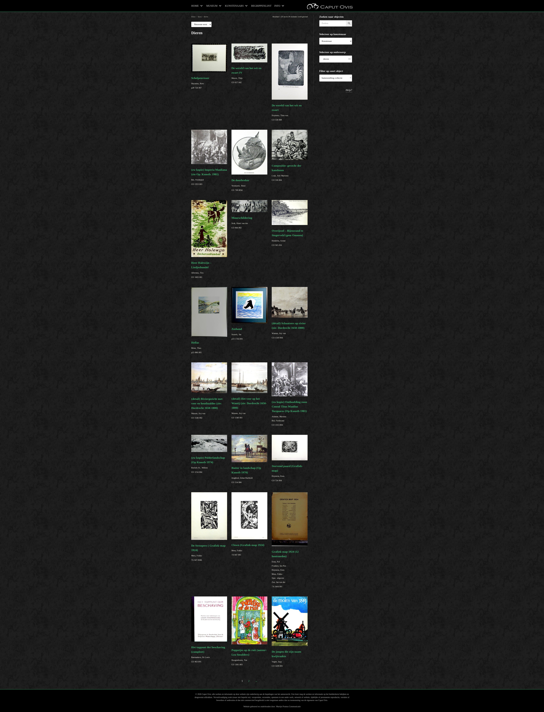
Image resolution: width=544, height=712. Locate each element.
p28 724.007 (200, 82)
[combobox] (335, 59)
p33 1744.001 (237, 333)
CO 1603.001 (201, 269)
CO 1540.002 (207, 408)
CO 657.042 (246, 75)
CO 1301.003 (249, 657)
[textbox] (336, 78)
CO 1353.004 (289, 413)
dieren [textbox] (336, 59)
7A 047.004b (208, 552)
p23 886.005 (196, 347)
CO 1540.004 (289, 330)
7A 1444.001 (285, 569)
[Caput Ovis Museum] (329, 6)
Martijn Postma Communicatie (288, 706)
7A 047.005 (247, 549)
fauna (200, 17)
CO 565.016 (287, 237)
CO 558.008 (287, 112)
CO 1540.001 (249, 408)
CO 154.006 (246, 474)
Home (193, 17)
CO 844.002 (241, 222)
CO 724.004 (287, 473)
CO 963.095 (208, 654)
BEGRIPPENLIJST (261, 5)
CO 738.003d (240, 185)
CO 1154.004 (208, 464)
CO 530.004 (286, 172)
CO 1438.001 (286, 658)
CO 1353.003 (209, 176)
